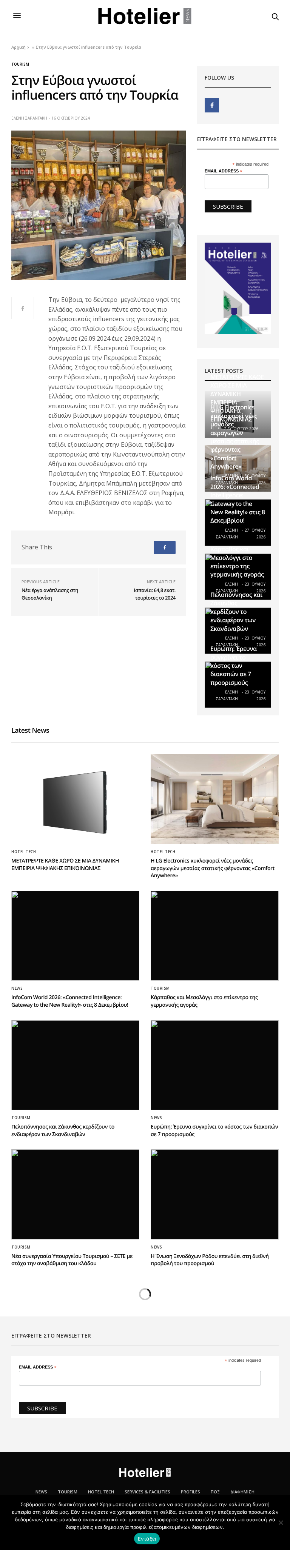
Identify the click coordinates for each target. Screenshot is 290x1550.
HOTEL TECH (23, 851)
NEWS (17, 988)
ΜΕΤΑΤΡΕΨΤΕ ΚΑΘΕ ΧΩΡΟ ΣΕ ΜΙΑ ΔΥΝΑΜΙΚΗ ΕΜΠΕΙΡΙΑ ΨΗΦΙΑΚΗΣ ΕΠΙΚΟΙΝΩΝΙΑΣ (65, 864)
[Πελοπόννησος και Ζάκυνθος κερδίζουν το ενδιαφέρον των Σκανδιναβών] (75, 1065)
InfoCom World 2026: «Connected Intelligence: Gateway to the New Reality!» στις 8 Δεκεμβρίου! (237, 499)
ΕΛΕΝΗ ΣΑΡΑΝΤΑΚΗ (29, 118)
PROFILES (190, 1492)
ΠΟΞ (215, 1492)
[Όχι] (280, 1522)
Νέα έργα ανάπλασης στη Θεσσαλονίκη (50, 594)
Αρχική (18, 47)
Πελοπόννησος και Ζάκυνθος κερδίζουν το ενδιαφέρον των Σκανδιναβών (236, 611)
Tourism (20, 64)
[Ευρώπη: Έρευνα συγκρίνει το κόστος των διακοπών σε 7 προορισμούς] (215, 1065)
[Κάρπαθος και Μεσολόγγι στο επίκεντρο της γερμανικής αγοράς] (215, 936)
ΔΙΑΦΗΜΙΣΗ (242, 1492)
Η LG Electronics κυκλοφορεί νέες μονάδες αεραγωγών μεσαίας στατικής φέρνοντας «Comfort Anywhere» (234, 437)
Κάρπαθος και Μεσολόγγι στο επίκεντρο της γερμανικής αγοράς (237, 561)
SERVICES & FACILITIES (147, 1492)
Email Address (223, 171)
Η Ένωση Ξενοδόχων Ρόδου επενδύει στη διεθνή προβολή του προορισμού (210, 1260)
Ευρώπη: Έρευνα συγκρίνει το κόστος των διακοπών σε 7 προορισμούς (233, 665)
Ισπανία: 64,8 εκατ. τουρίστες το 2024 (155, 594)
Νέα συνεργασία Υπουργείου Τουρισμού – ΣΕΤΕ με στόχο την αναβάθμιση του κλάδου (72, 1260)
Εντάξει (147, 1539)
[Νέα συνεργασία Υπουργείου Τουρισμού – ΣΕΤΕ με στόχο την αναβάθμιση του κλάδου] (75, 1194)
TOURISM (67, 1492)
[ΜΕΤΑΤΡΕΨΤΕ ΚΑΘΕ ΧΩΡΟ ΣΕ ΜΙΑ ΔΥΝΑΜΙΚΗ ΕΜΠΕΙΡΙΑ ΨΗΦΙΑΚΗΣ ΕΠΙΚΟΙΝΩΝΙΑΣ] (75, 799)
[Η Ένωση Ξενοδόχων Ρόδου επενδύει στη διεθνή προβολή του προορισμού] (215, 1194)
